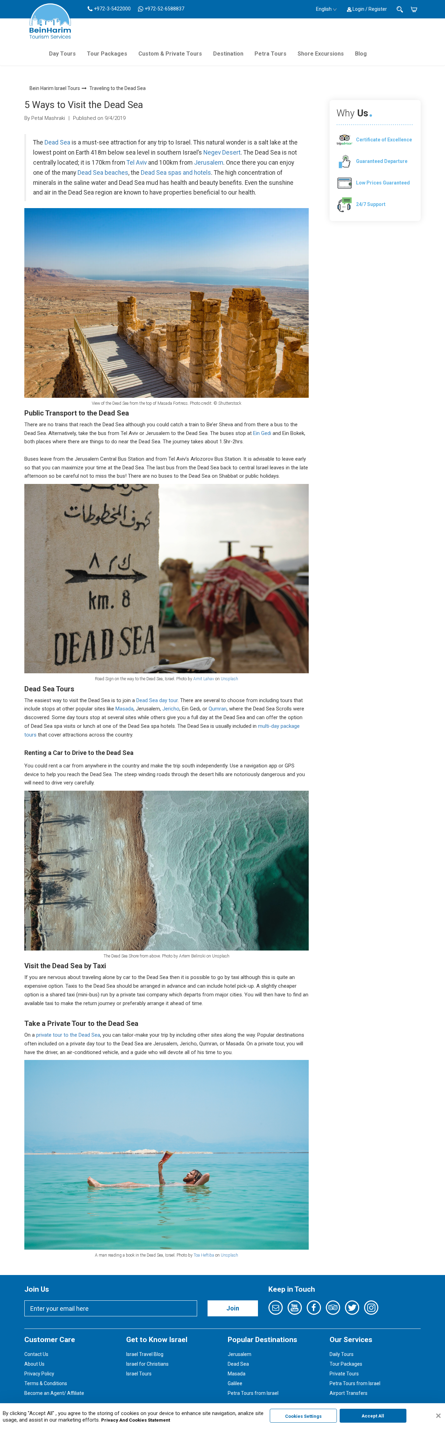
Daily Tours (342, 1354)
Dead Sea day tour (157, 700)
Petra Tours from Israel (253, 1393)
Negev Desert (222, 152)
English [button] (324, 9)
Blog (361, 53)
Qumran (218, 709)
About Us (34, 1364)
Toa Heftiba (204, 1255)
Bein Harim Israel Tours (55, 88)
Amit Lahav (203, 678)
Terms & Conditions (45, 1383)
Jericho (170, 709)
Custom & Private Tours (170, 53)
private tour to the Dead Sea (68, 1035)
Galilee (235, 1383)
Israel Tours (139, 1373)
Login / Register (369, 9)
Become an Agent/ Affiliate (54, 1393)
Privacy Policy (39, 1373)
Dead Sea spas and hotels (176, 172)
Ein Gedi (261, 433)
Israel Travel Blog (144, 1354)
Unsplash (229, 678)
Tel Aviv (137, 162)
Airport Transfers (348, 1393)
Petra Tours (270, 53)
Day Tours (62, 53)
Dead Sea (57, 142)
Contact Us (36, 1354)
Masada (124, 709)
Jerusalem (208, 162)
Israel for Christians (147, 1364)
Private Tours (344, 1373)
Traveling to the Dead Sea (117, 88)
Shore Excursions (321, 53)
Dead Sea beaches (103, 172)
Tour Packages (107, 53)
